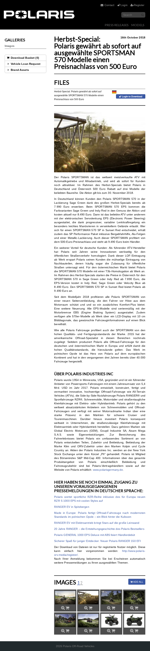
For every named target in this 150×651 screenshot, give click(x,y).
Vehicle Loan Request (25, 63)
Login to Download (131, 96)
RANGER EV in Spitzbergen (71, 506)
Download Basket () (24, 57)
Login (124, 5)
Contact (109, 5)
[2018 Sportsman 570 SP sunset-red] (65, 620)
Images (9, 45)
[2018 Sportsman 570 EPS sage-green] (134, 598)
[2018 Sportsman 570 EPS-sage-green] (88, 598)
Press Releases (117, 25)
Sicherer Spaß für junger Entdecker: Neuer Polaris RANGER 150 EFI (97, 540)
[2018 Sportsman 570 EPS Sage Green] (65, 598)
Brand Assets (19, 69)
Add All (138, 581)
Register (139, 5)
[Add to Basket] (67, 608)
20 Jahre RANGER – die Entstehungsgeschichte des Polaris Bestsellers (99, 528)
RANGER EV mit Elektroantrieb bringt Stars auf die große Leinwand (96, 522)
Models (137, 25)
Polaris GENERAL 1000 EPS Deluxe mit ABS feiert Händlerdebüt (94, 534)
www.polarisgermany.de (108, 469)
